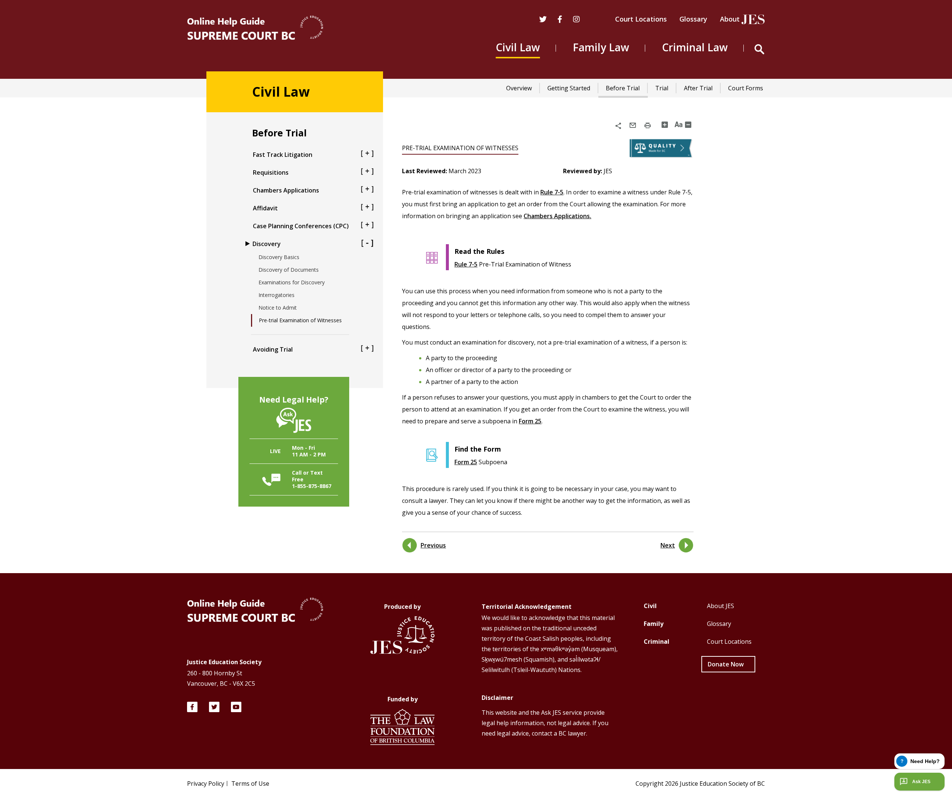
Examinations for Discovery (291, 282)
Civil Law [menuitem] (518, 47)
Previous (433, 545)
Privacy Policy (205, 783)
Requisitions (271, 172)
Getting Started (568, 88)
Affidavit (265, 208)
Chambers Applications (286, 190)
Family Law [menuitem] (601, 47)
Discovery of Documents (288, 269)
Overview (519, 88)
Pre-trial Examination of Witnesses (300, 320)
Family (653, 624)
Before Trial (623, 88)
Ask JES (921, 781)
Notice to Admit (277, 307)
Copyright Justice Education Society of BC (700, 783)
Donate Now (726, 664)
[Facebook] (192, 707)
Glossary (693, 18)
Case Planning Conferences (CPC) (301, 226)
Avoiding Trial (273, 349)
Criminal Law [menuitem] (695, 47)
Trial (661, 88)
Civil (650, 606)
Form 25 (530, 421)
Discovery (267, 244)
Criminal (656, 641)
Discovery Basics (278, 257)
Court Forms (745, 88)
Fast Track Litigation (282, 155)
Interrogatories (276, 294)
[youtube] (236, 707)
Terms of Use (250, 783)
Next (667, 545)
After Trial (698, 88)
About (730, 18)
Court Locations (641, 18)
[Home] (255, 28)
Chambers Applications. (557, 216)
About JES (720, 606)
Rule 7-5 (551, 192)
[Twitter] (543, 20)
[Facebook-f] (560, 20)
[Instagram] (576, 20)
